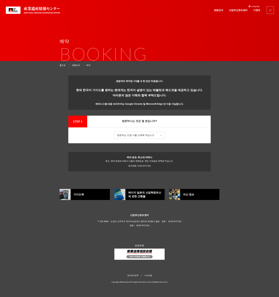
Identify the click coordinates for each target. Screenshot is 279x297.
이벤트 (256, 10)
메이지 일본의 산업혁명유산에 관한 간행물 (144, 194)
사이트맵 (148, 275)
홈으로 (63, 65)
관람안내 (218, 10)
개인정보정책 (132, 275)
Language (255, 6)
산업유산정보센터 (238, 10)
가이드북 (79, 194)
